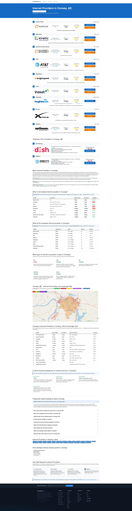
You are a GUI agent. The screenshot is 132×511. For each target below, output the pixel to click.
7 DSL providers (69, 288)
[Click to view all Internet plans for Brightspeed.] (42, 78)
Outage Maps (79, 499)
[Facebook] (87, 501)
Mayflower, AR (40, 441)
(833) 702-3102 (90, 163)
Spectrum (68, 497)
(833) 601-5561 (90, 63)
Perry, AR (53, 442)
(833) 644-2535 (90, 101)
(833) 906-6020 (90, 25)
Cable (54, 39)
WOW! (68, 506)
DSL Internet (60, 499)
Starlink (34, 210)
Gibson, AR (57, 442)
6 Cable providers (63, 288)
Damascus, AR (71, 442)
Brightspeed (35, 208)
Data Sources (79, 497)
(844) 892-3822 (90, 151)
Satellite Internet (60, 502)
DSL (56, 39)
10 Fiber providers (57, 288)
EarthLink (68, 492)
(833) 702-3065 (90, 127)
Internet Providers (60, 492)
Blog (78, 492)
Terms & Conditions (42, 501)
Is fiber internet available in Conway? (43, 419)
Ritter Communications (40, 360)
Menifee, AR (35, 441)
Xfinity (68, 494)
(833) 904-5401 (90, 49)
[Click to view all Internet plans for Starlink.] (42, 114)
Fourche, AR (49, 441)
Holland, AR (69, 441)
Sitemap (78, 501)
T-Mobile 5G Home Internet (41, 364)
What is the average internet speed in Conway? (45, 430)
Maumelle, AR (49, 442)
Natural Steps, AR (88, 441)
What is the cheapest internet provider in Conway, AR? (47, 413)
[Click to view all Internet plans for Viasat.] (42, 90)
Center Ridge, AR (76, 442)
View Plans (90, 27)
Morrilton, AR (93, 441)
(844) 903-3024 (90, 77)
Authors (87, 494)
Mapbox (97, 321)
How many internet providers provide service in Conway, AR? (49, 410)
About (87, 492)
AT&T (34, 204)
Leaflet (78, 321)
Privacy (38, 501)
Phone (59, 39)
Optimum (35, 206)
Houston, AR (78, 441)
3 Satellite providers (87, 288)
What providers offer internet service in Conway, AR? (47, 433)
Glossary (78, 496)
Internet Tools (79, 494)
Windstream (35, 202)
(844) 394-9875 (90, 37)
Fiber (55, 27)
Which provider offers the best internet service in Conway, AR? (49, 401)
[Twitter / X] (89, 501)
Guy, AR (61, 442)
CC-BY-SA (91, 321)
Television (57, 65)
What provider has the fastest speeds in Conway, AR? (47, 416)
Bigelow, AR (54, 441)
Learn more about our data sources (89, 479)
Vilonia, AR (82, 441)
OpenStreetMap (85, 321)
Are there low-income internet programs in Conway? (46, 422)
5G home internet (46, 184)
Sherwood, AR (89, 442)
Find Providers (69, 485)
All (46, 291)
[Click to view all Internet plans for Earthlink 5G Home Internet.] (42, 51)
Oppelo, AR (44, 442)
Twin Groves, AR (35, 442)
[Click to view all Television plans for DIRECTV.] (42, 161)
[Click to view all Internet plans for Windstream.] (42, 38)
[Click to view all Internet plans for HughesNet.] (42, 101)
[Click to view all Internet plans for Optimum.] (42, 128)
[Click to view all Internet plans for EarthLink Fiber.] (42, 26)
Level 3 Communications (41, 362)
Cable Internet (60, 497)
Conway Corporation (40, 336)
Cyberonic (38, 351)
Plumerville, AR (59, 441)
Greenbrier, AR (64, 441)
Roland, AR (73, 441)
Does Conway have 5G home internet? (43, 428)
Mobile (57, 51)
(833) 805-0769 (90, 89)
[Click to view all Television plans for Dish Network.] (42, 149)
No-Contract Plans (61, 504)
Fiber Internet (60, 494)
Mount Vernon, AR (83, 442)
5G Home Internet (57, 52)
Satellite (53, 91)
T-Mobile (68, 502)
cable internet (39, 181)
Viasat (34, 212)
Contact (87, 496)
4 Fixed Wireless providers (77, 288)
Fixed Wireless (53, 51)
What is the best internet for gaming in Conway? (45, 425)
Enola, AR (40, 442)
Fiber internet (81, 178)
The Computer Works (40, 334)
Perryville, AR (66, 442)
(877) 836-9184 (90, 113)
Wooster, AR (44, 441)
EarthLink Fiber (36, 200)
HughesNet (35, 216)
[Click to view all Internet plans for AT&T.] (42, 64)
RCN (68, 504)
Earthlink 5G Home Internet (38, 214)
